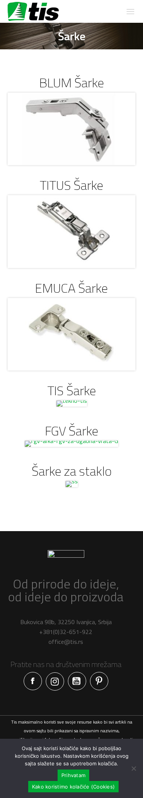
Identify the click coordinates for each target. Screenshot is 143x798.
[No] (133, 768)
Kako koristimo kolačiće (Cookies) (73, 787)
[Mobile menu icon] (130, 11)
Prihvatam (73, 775)
